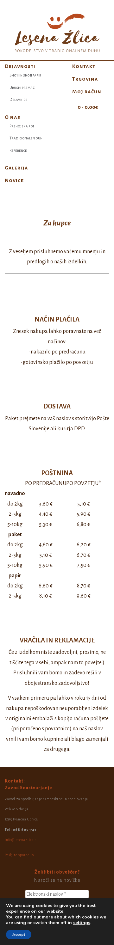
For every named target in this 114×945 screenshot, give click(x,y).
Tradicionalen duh (26, 138)
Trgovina (85, 79)
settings (81, 923)
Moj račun (86, 92)
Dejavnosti (20, 66)
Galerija (16, 168)
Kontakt (83, 66)
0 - (87, 107)
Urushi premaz (22, 88)
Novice (14, 180)
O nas (12, 117)
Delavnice (18, 100)
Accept (18, 934)
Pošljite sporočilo (19, 855)
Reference (18, 151)
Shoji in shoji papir (25, 75)
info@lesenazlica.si (21, 840)
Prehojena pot (22, 126)
